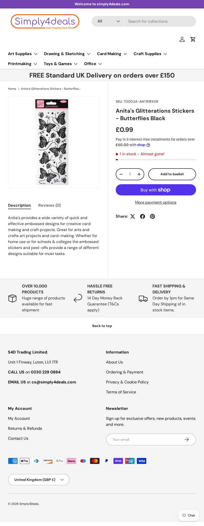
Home (12, 89)
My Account (19, 418)
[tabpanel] (54, 236)
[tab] (19, 205)
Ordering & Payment (124, 372)
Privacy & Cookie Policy (127, 382)
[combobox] (144, 21)
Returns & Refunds (25, 428)
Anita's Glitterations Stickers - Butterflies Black (51, 89)
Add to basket (172, 174)
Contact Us (18, 438)
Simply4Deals (29, 504)
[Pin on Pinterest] (152, 216)
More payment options (155, 202)
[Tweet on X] (133, 216)
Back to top (102, 326)
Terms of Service (121, 392)
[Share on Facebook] (143, 216)
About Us (114, 362)
